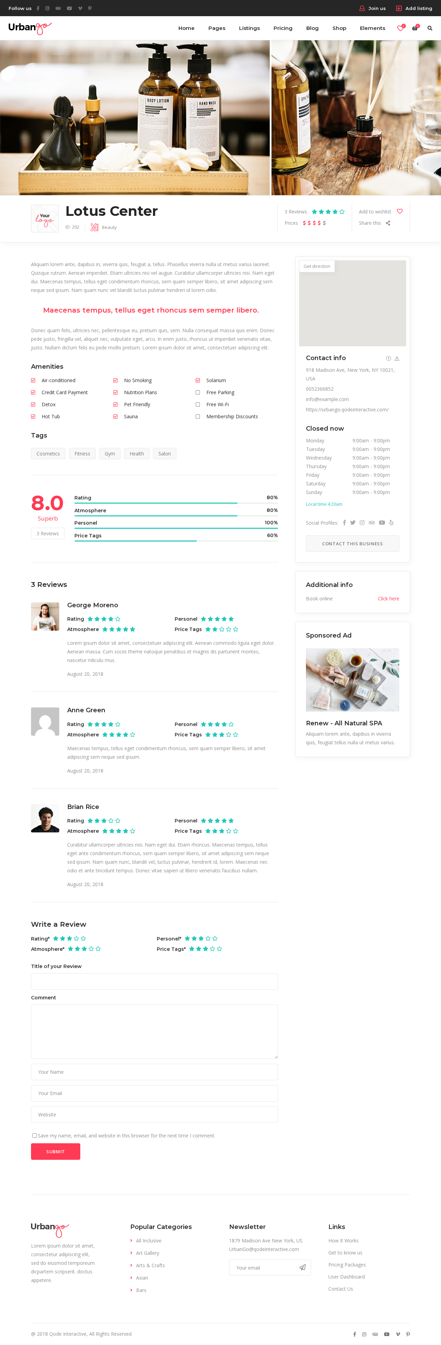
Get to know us (345, 1252)
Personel (169, 939)
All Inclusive (149, 1240)
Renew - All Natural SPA (344, 723)
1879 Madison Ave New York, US (265, 1240)
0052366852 (320, 389)
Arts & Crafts (150, 1265)
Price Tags (171, 949)
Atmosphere (47, 949)
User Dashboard (346, 1276)
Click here (388, 598)
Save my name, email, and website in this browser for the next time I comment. (126, 1135)
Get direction (317, 266)
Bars (141, 1290)
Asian (142, 1277)
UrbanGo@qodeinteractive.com (264, 1249)
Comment (43, 998)
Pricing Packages (347, 1264)
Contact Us (340, 1288)
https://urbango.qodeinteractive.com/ (347, 409)
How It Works (343, 1240)
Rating (40, 939)
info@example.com (327, 399)
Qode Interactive (67, 1334)
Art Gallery (147, 1253)
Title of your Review (56, 966)
